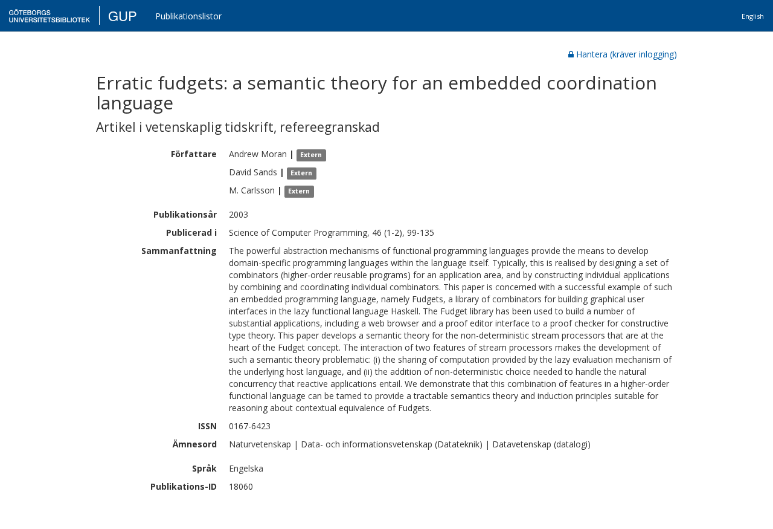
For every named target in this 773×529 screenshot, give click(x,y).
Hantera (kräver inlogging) (626, 54)
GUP (122, 15)
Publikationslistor (188, 16)
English (753, 16)
